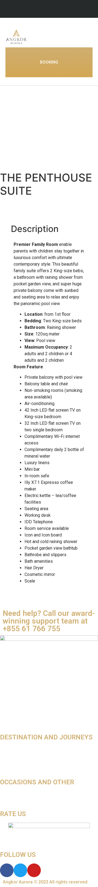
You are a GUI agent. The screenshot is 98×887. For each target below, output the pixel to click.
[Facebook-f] (49, 9)
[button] (89, 36)
